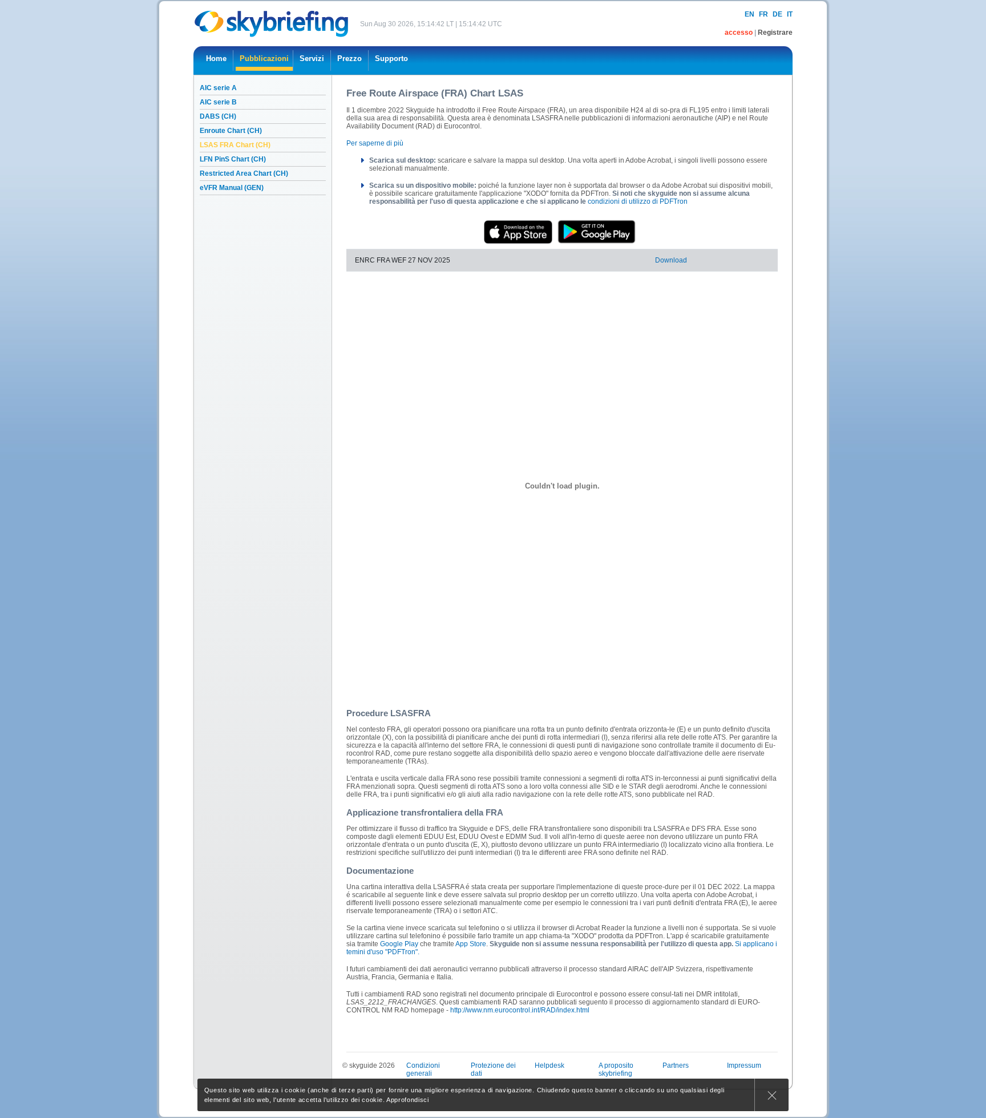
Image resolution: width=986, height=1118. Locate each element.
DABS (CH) (218, 116)
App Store (470, 944)
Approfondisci (407, 1099)
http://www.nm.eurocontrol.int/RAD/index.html (519, 1010)
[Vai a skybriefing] (272, 23)
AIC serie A (218, 88)
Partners (675, 1065)
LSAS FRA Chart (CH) (235, 145)
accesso (739, 33)
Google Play (399, 944)
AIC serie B (218, 102)
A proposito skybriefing (616, 1069)
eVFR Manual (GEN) (232, 188)
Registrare (775, 33)
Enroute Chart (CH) (231, 131)
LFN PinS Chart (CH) (233, 159)
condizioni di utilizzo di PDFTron (638, 201)
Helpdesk (549, 1065)
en (749, 14)
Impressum (744, 1065)
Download (671, 260)
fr (763, 14)
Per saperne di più (374, 143)
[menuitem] (216, 60)
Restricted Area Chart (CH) (244, 173)
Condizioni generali (423, 1069)
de (777, 14)
